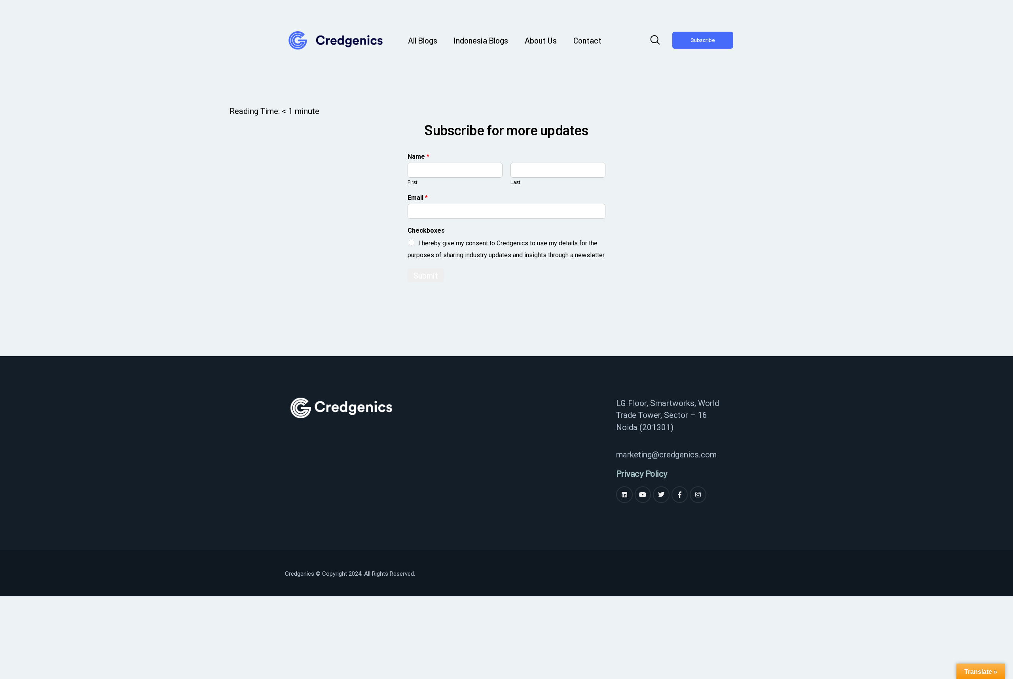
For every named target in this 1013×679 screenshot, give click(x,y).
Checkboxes (426, 230)
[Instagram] (698, 494)
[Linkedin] (624, 494)
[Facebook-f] (680, 494)
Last (515, 182)
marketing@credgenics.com (666, 454)
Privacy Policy (642, 473)
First (412, 182)
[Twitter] (661, 494)
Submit (426, 275)
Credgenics (299, 573)
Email (418, 197)
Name (418, 156)
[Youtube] (643, 494)
